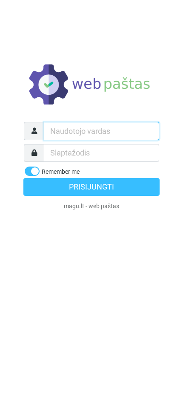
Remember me (61, 171)
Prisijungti (91, 187)
